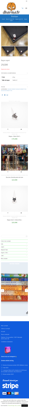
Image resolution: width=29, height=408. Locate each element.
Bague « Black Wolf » (14, 136)
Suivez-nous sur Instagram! (8, 356)
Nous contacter (5, 334)
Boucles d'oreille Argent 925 (20, 175)
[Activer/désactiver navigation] (26, 8)
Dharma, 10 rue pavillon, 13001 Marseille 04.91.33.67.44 (11, 338)
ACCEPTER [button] (24, 405)
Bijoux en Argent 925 (10, 19)
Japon (2, 247)
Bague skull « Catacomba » (14, 220)
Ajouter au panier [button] (7, 129)
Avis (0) (3, 86)
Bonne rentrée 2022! (8, 374)
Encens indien (14, 289)
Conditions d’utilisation (7, 341)
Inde (2, 244)
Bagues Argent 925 (19, 19)
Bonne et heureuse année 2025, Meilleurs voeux (15, 365)
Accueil (3, 19)
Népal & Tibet (4, 249)
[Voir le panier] (22, 8)
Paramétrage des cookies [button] (14, 405)
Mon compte (4, 258)
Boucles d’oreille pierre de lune (14, 177)
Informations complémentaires (8, 73)
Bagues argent (12, 89)
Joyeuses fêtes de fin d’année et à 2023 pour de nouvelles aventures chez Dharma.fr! (14, 371)
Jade (2, 255)
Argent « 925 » (4, 252)
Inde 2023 (5, 367)
